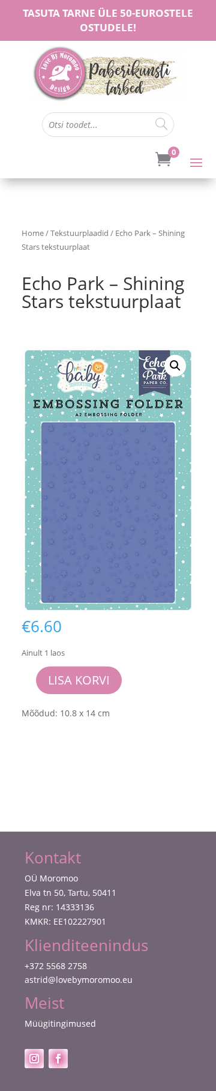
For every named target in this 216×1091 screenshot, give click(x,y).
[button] (175, 365)
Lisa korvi (79, 680)
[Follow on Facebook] (58, 1058)
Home (33, 233)
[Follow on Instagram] (34, 1058)
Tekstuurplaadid (79, 233)
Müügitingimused (60, 1023)
